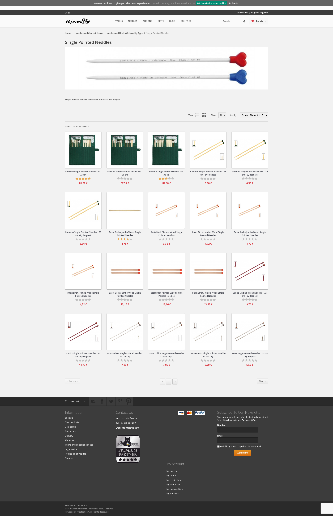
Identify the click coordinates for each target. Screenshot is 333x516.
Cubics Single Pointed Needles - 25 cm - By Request (250, 294)
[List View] (197, 115)
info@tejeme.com (130, 427)
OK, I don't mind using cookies (211, 3)
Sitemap (69, 458)
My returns (171, 475)
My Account (242, 13)
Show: (214, 115)
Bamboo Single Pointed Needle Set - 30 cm (125, 173)
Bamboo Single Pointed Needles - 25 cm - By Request (208, 173)
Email (220, 435)
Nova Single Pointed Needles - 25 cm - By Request (250, 355)
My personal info (174, 489)
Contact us (70, 431)
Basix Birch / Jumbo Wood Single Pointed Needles (125, 234)
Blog (172, 21)
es (69, 12)
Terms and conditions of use (79, 444)
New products (72, 422)
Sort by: (233, 115)
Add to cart (86, 146)
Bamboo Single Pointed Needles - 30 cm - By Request (250, 173)
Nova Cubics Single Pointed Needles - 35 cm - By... (208, 355)
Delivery (69, 435)
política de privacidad (250, 446)
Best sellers (70, 426)
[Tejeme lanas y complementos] (79, 21)
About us (69, 440)
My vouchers (172, 493)
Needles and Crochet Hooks (89, 33)
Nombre (221, 425)
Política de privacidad (75, 453)
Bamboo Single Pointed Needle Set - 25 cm (83, 173)
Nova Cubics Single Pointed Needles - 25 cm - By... (125, 355)
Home (68, 33)
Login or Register (259, 13)
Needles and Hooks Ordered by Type (125, 33)
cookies (107, 3)
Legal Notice (71, 449)
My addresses (173, 484)
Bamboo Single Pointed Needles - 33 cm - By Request (83, 234)
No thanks (233, 3)
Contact (186, 21)
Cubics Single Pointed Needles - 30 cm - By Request (83, 355)
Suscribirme (242, 452)
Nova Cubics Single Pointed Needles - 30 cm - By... (166, 355)
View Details (83, 164)
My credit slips (173, 480)
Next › (262, 381)
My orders (171, 471)
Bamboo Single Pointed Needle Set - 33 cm (166, 173)
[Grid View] (204, 115)
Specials (69, 417)
